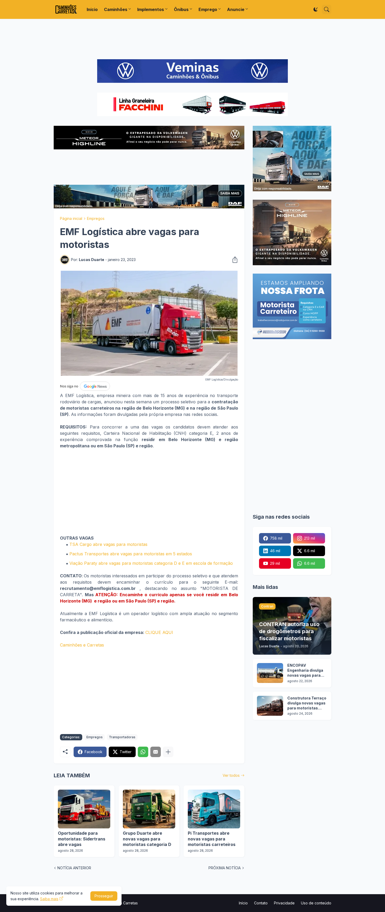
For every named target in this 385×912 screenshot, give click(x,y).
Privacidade (284, 903)
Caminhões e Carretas (82, 645)
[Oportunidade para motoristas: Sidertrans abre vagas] (84, 809)
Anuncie (235, 9)
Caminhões (115, 9)
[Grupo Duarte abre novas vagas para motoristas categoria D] (149, 809)
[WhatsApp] (143, 752)
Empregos (95, 218)
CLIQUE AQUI (159, 632)
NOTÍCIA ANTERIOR (74, 868)
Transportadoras (122, 737)
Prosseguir (104, 896)
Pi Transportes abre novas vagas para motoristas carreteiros (211, 838)
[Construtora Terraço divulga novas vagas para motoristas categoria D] (270, 706)
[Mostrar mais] (168, 752)
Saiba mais (49, 899)
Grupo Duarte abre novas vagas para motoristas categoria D (147, 838)
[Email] (155, 752)
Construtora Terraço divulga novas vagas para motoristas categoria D (306, 703)
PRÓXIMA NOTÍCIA (224, 868)
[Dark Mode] (315, 9)
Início (92, 9)
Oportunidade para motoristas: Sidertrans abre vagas (81, 838)
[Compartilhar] (233, 259)
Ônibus (181, 9)
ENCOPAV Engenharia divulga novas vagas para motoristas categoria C (305, 670)
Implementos (150, 9)
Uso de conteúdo (316, 903)
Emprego (208, 9)
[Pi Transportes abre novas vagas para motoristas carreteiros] (214, 809)
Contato (261, 903)
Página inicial (71, 218)
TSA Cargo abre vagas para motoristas (108, 544)
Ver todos (231, 775)
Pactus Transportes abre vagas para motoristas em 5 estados (130, 553)
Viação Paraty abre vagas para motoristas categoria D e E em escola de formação (151, 563)
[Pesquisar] (326, 9)
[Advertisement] (192, 39)
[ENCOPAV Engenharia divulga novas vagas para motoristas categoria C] (270, 673)
